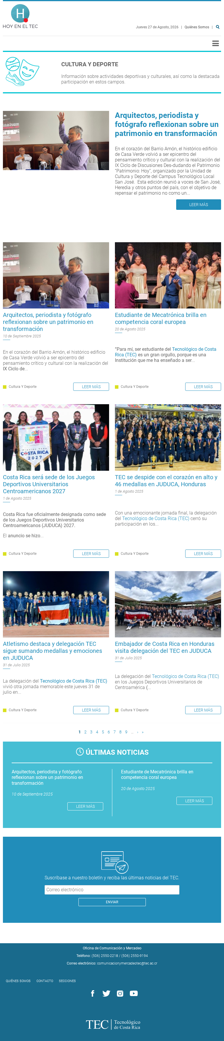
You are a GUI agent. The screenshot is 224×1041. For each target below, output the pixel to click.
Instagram (119, 993)
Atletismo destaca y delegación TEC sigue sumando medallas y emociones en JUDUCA (52, 650)
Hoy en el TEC (20, 14)
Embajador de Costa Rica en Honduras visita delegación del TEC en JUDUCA (164, 647)
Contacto (44, 981)
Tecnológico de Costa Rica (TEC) (155, 518)
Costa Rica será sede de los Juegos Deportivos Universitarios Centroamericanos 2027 (49, 484)
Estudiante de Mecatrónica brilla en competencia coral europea (160, 318)
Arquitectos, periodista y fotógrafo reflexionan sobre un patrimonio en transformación (167, 124)
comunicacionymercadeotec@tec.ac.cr (127, 963)
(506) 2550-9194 (134, 956)
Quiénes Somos (197, 27)
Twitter (105, 993)
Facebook (91, 993)
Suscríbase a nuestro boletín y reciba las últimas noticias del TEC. (112, 877)
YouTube (132, 993)
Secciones (67, 981)
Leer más (198, 204)
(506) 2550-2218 (105, 956)
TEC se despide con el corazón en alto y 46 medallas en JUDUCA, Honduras (166, 481)
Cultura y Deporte (22, 387)
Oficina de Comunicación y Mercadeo (112, 948)
